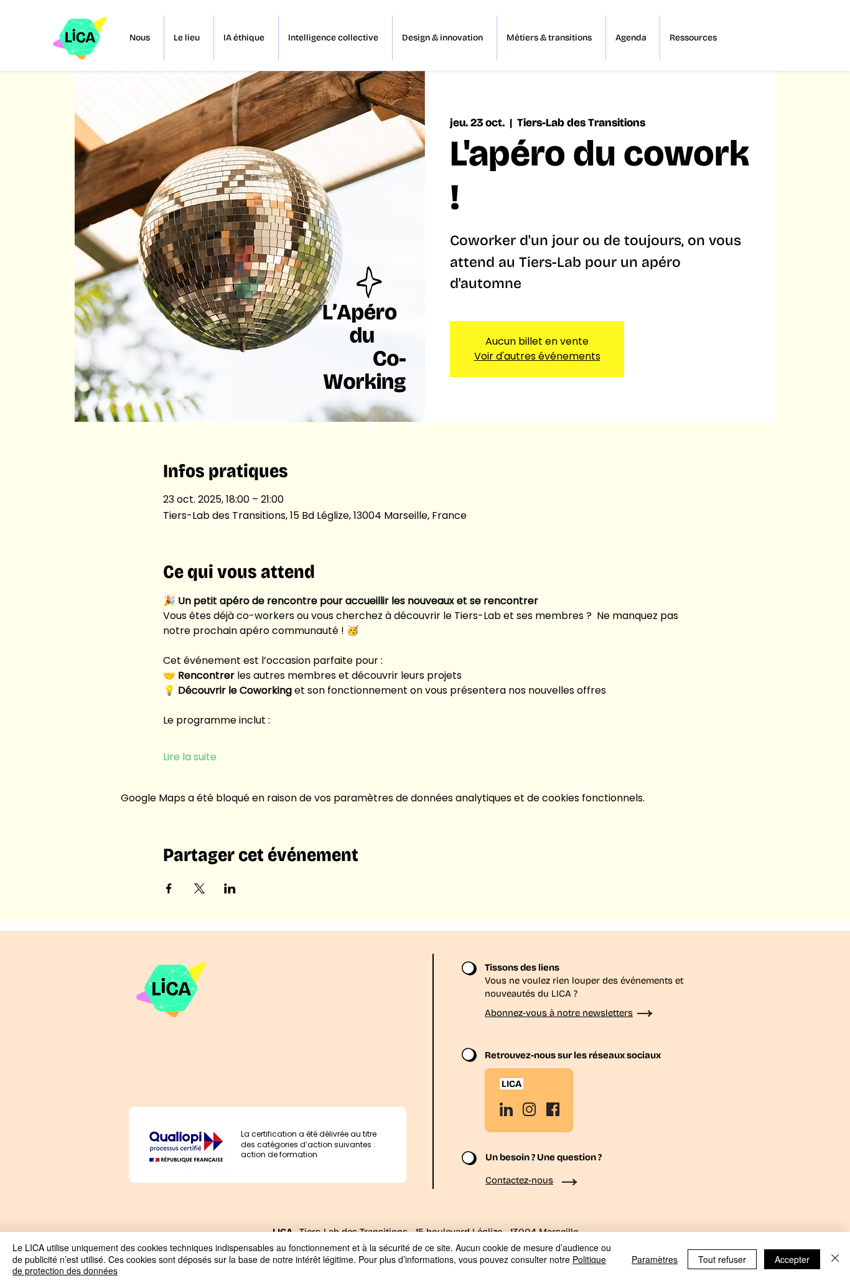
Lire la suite (190, 757)
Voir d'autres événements (537, 356)
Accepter (792, 1259)
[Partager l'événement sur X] (199, 888)
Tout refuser (722, 1259)
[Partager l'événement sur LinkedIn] (230, 888)
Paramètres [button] (655, 1259)
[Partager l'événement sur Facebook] (169, 888)
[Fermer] (835, 1259)
